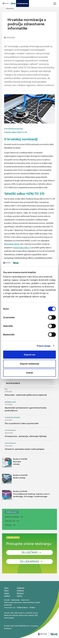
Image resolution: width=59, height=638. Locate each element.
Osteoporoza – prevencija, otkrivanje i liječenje (26, 436)
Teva (6, 607)
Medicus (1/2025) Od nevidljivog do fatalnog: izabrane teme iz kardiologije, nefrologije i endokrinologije (31, 493)
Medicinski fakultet (11, 615)
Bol (6, 389)
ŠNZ (36, 615)
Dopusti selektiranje (29, 363)
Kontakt (7, 600)
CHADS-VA (10, 521)
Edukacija (20, 588)
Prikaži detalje (44, 346)
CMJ (12, 613)
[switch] (52, 317)
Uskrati (29, 373)
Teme (6, 588)
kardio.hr (21, 613)
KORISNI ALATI (11, 512)
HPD (15, 613)
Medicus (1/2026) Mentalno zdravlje (20, 461)
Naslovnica (10, 8)
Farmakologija (10, 402)
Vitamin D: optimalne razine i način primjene (24, 449)
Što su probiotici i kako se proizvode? (22, 423)
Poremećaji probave (12, 417)
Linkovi (19, 596)
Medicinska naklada (26, 615)
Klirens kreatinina (12, 517)
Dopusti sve (29, 354)
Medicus (20, 593)
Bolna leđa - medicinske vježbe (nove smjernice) (26, 395)
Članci (6, 590)
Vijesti (6, 593)
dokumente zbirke (11, 244)
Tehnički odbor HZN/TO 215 (15, 132)
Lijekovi (7, 596)
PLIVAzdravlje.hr (22, 607)
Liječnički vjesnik (32, 613)
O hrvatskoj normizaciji (13, 129)
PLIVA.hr (32, 607)
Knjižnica (20, 590)
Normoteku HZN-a (21, 247)
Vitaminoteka (9, 618)
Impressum (25, 600)
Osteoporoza (10, 430)
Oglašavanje (15, 600)
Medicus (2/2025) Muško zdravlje (20, 476)
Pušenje (8, 525)
